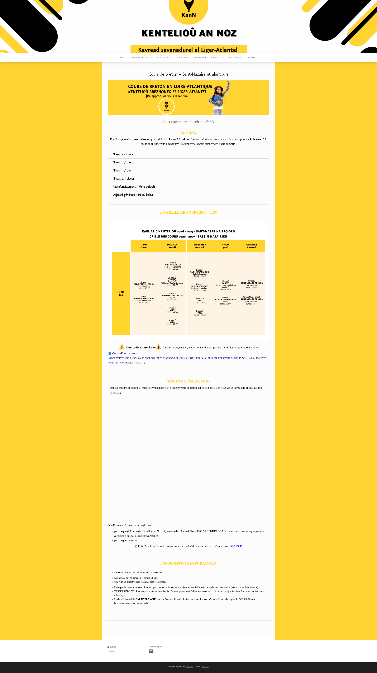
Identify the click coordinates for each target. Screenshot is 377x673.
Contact (239, 57)
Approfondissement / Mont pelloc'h (134, 187)
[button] (188, 154)
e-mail (249, 358)
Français (251, 57)
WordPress (189, 667)
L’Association (199, 57)
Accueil (123, 57)
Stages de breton (164, 57)
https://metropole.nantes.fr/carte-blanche (131, 603)
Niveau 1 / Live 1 (123, 154)
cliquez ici (139, 362)
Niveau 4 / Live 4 (123, 179)
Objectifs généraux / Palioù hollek (133, 195)
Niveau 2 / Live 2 (123, 162)
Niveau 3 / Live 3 (123, 170)
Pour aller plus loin (219, 57)
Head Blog (205, 667)
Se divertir (182, 57)
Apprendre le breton (141, 57)
